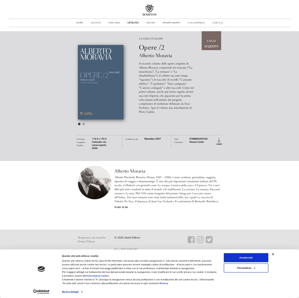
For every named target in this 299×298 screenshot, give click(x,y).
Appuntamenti (171, 23)
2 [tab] (83, 124)
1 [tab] (79, 124)
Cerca (216, 23)
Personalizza (244, 267)
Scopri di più (121, 207)
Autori (150, 23)
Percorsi (114, 23)
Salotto (96, 23)
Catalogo (133, 23)
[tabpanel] (101, 82)
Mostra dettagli (70, 292)
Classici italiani (151, 39)
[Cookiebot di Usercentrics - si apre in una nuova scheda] (41, 292)
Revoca (163, 283)
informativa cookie (98, 275)
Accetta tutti (246, 257)
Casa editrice (196, 23)
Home (79, 23)
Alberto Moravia (155, 56)
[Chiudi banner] (273, 254)
